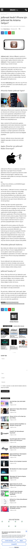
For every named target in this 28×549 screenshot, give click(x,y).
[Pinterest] (9, 32)
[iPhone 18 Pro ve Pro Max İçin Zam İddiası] (5, 418)
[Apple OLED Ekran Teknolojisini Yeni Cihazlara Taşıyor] (5, 456)
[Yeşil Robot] (18, 524)
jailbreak (16, 302)
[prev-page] (13, 352)
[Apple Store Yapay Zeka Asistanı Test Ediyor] (5, 411)
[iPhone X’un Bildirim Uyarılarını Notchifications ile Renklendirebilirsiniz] (14, 342)
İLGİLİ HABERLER (7, 326)
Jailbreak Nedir (15, 303)
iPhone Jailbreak (9, 302)
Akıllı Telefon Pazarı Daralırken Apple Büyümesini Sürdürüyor (18, 447)
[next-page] (15, 352)
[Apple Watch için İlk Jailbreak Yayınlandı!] (23, 342)
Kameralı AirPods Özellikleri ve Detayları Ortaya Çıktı (18, 424)
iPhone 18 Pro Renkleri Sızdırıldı (18, 461)
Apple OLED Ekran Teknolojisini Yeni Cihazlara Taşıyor (18, 454)
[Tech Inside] (24, 524)
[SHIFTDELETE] (4, 524)
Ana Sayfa (2, 13)
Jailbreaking (21, 303)
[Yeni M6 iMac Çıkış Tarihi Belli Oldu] (5, 403)
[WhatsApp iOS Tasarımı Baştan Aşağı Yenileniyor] (5, 478)
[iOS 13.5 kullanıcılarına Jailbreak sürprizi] (23, 331)
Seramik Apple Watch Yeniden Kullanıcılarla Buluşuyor (18, 439)
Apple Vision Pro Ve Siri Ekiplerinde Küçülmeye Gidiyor (18, 484)
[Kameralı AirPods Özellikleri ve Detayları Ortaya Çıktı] (5, 426)
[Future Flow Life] (18, 529)
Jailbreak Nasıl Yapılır (6, 303)
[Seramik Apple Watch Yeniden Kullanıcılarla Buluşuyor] (5, 441)
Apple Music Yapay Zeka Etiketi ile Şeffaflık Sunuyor (18, 507)
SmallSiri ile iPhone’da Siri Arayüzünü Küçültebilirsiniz (4, 347)
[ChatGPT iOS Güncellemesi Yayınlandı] (5, 433)
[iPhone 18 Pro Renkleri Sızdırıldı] (5, 463)
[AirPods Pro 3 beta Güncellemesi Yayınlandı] (5, 501)
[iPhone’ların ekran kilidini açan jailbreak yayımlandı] (14, 331)
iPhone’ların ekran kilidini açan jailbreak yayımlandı (14, 336)
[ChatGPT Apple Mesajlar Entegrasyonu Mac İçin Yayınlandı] (5, 493)
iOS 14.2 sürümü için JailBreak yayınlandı (4, 336)
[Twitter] (6, 32)
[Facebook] (2, 32)
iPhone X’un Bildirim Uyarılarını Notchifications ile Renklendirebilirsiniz (14, 347)
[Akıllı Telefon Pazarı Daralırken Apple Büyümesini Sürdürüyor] (5, 448)
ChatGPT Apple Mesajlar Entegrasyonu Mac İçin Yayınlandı (16, 493)
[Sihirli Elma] (11, 524)
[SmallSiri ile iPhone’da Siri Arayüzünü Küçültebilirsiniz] (5, 342)
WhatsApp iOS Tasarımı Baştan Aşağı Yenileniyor (18, 477)
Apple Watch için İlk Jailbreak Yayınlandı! (23, 346)
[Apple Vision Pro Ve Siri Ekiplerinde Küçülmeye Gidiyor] (5, 486)
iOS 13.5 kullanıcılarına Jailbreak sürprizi (22, 336)
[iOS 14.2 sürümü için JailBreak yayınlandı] (5, 331)
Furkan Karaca (6, 29)
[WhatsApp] (13, 32)
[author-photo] (14, 316)
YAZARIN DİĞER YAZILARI (18, 326)
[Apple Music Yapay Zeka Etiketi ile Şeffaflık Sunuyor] (5, 509)
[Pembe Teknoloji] (11, 529)
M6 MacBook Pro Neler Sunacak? (18, 469)
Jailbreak (7, 13)
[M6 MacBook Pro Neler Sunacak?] (5, 471)
